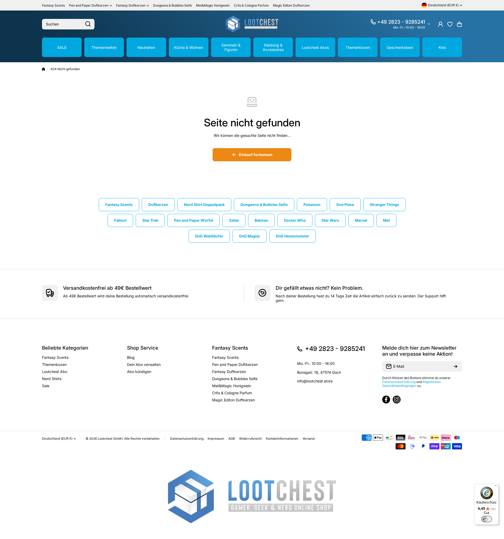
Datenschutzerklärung (399, 382)
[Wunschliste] (450, 24)
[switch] (486, 519)
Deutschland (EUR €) (57, 438)
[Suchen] (87, 24)
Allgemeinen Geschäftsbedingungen (411, 384)
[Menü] (495, 487)
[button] (459, 24)
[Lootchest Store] (252, 24)
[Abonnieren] (455, 366)
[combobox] (68, 24)
